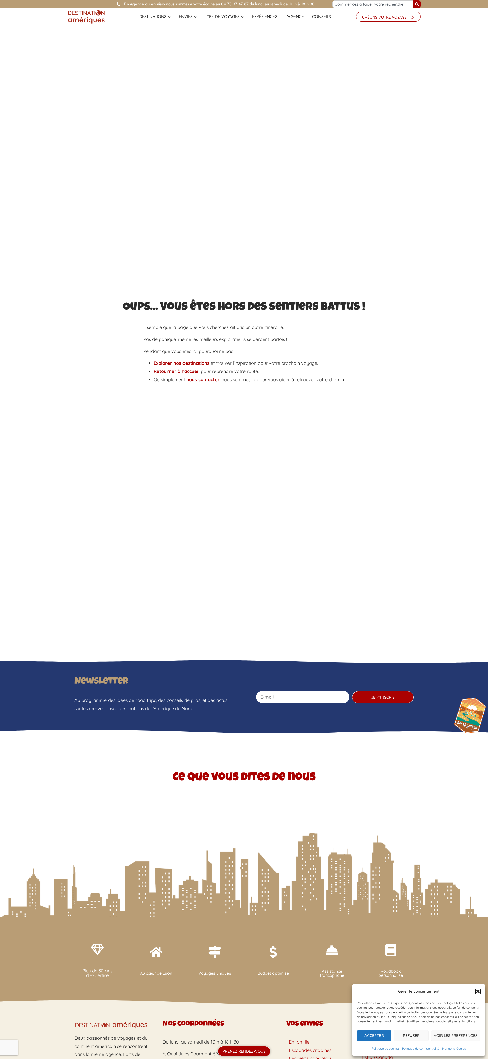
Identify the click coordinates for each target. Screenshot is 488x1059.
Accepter (374, 1035)
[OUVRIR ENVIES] (195, 17)
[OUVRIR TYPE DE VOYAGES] (242, 17)
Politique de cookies (386, 1048)
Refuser (411, 1035)
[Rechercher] (417, 4)
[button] (477, 991)
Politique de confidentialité (420, 1048)
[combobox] (373, 4)
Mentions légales (454, 1048)
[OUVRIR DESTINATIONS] (169, 17)
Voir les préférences (456, 1035)
